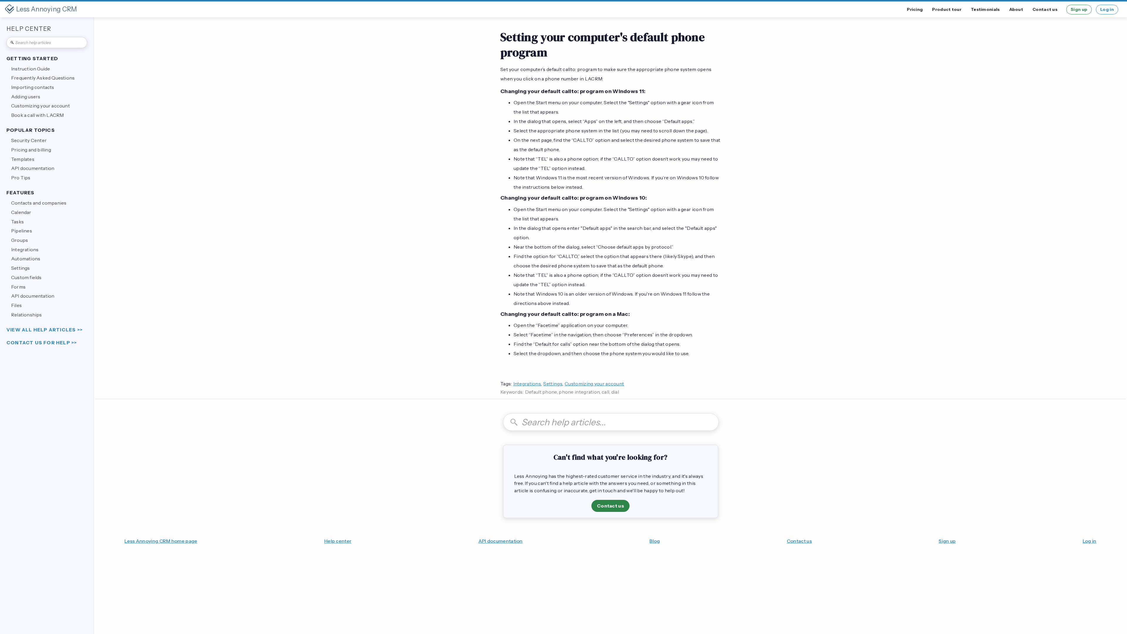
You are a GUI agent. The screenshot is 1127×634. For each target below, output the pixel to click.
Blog (654, 541)
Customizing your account (594, 384)
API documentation (500, 541)
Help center (337, 541)
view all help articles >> (44, 330)
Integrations (527, 384)
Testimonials (985, 9)
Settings (552, 384)
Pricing (915, 9)
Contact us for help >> (41, 342)
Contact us (1044, 9)
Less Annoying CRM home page (160, 541)
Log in (1107, 9)
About (1016, 9)
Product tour (946, 9)
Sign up (1079, 9)
